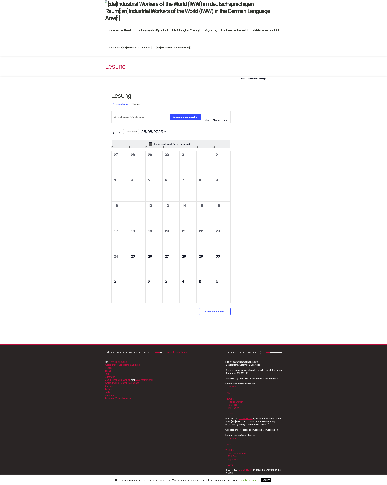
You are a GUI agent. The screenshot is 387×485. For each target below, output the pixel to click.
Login (230, 413)
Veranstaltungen (121, 104)
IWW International (118, 361)
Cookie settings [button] (249, 480)
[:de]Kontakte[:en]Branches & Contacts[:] (130, 47)
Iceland (108, 389)
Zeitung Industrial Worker (117, 380)
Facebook (233, 386)
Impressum (233, 408)
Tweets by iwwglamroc (176, 352)
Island (108, 370)
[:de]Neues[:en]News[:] (120, 30)
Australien (110, 377)
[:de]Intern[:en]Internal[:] (234, 30)
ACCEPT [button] (266, 480)
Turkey (108, 392)
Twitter (228, 392)
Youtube (229, 398)
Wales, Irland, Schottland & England (122, 364)
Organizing (211, 30)
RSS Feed (232, 405)
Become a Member (237, 453)
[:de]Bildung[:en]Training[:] (186, 30)
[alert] (171, 144)
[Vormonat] (113, 133)
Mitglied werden (235, 401)
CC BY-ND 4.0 (246, 418)
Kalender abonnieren (213, 311)
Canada (109, 386)
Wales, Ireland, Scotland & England (122, 383)
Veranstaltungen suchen (185, 116)
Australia (109, 395)
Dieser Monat (131, 131)
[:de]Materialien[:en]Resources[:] (173, 47)
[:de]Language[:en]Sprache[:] (152, 30)
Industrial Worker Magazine (118, 398)
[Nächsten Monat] (119, 133)
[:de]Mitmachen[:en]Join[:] (266, 30)
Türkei (108, 374)
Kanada (108, 367)
